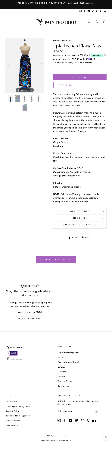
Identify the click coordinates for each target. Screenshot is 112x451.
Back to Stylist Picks (58, 260)
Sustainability (11, 401)
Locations (62, 371)
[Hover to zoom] (24, 65)
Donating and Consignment (17, 406)
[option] (56, 3)
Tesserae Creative (64, 440)
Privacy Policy (11, 425)
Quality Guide (79, 211)
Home (56, 40)
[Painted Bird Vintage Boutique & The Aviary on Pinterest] (82, 420)
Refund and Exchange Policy (17, 416)
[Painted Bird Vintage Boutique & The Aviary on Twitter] (76, 420)
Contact (61, 367)
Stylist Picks (65, 40)
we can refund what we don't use (32, 306)
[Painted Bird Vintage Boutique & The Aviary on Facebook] (65, 420)
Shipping (69, 62)
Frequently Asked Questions (70, 362)
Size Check (80, 218)
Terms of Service (65, 381)
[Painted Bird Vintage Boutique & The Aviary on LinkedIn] (94, 420)
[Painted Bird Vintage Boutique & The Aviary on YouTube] (70, 420)
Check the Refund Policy (80, 225)
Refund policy (64, 386)
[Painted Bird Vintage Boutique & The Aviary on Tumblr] (88, 420)
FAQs (38, 312)
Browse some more (30, 319)
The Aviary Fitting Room (68, 352)
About (60, 357)
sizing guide (36, 291)
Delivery (61, 376)
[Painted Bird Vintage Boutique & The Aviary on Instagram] (59, 420)
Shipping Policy (12, 411)
